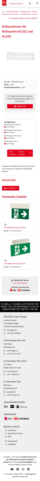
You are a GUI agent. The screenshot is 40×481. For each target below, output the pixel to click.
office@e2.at (12, 330)
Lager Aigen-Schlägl (13, 124)
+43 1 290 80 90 (13, 374)
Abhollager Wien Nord (13, 130)
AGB (9, 437)
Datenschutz (12, 441)
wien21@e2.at (12, 371)
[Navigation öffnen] (37, 3)
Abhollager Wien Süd (13, 136)
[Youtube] (12, 469)
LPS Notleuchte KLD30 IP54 (14, 264)
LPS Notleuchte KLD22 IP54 (14, 228)
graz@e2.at (11, 392)
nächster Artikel (30, 18)
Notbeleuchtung (25, 11)
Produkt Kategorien (13, 11)
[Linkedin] (28, 469)
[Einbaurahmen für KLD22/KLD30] (20, 56)
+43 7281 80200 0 (20, 283)
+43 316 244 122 (13, 395)
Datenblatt (12, 188)
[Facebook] (17, 469)
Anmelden (21, 106)
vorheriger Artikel (16, 18)
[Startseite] (4, 7)
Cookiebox (12, 444)
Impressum (12, 430)
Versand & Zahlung (15, 433)
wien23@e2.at (12, 351)
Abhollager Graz (11, 141)
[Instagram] (23, 469)
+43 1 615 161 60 (13, 354)
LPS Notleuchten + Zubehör (28, 14)
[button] (20, 153)
